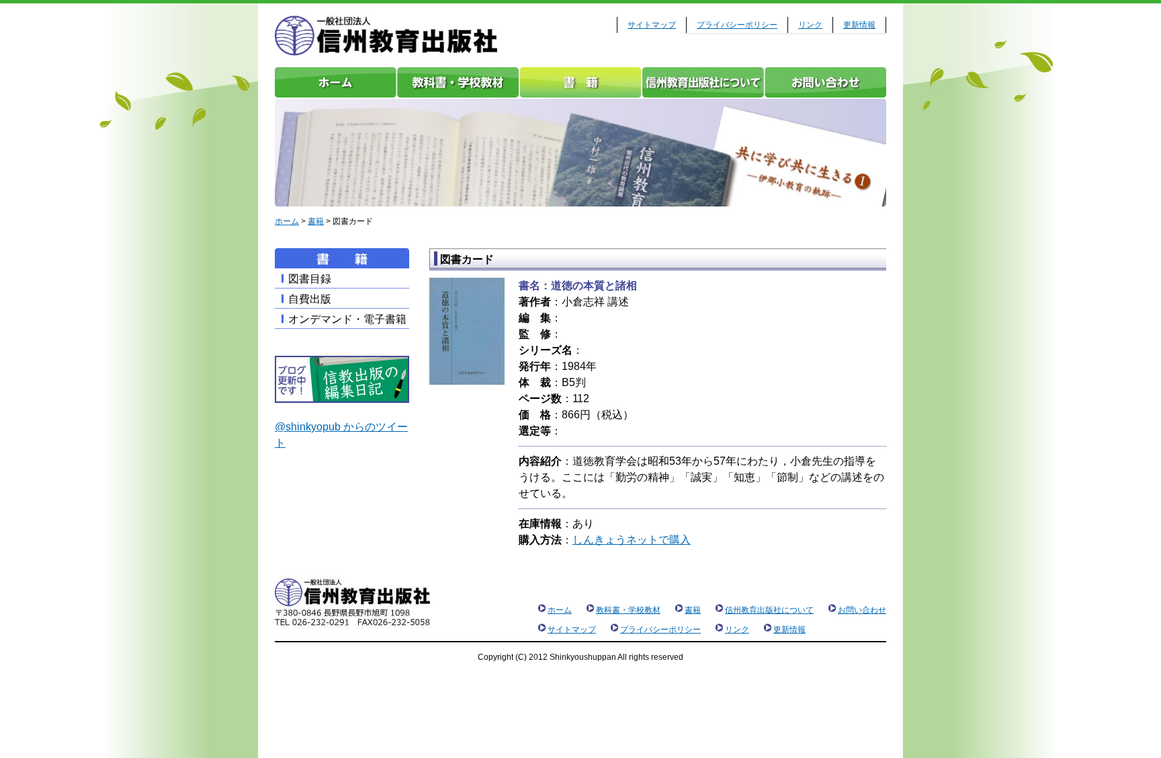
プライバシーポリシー (737, 25)
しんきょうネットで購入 (631, 539)
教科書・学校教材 (458, 82)
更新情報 (859, 25)
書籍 (580, 82)
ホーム (336, 82)
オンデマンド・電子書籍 (347, 319)
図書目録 (309, 279)
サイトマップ (652, 25)
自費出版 (309, 299)
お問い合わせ (825, 82)
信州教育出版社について (703, 82)
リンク (810, 25)
